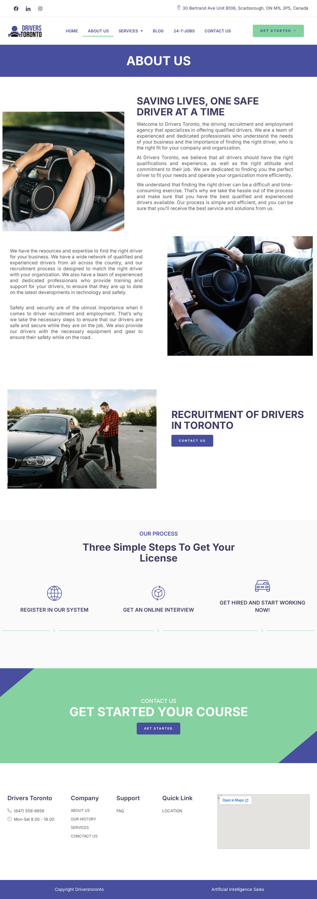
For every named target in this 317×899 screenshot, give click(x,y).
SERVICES (128, 30)
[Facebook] (16, 8)
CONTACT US (218, 30)
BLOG (158, 30)
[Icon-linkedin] (28, 8)
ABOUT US (98, 30)
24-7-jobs (184, 30)
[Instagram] (40, 8)
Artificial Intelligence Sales (237, 889)
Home (72, 30)
